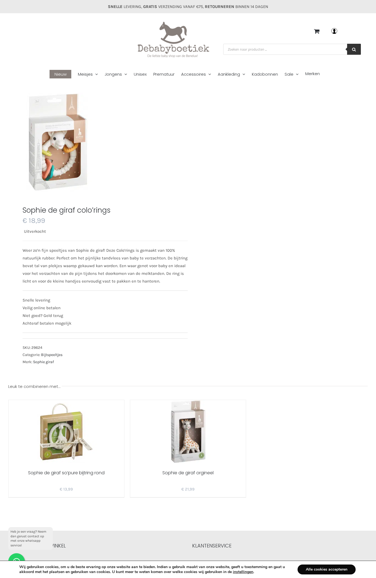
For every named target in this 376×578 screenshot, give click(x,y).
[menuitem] (64, 74)
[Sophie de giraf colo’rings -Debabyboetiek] (94, 142)
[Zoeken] (354, 49)
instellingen (243, 571)
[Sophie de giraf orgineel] (188, 431)
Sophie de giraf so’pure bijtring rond (66, 473)
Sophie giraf (43, 362)
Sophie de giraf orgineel (188, 473)
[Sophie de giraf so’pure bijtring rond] (66, 431)
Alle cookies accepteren (326, 569)
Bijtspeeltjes (51, 354)
